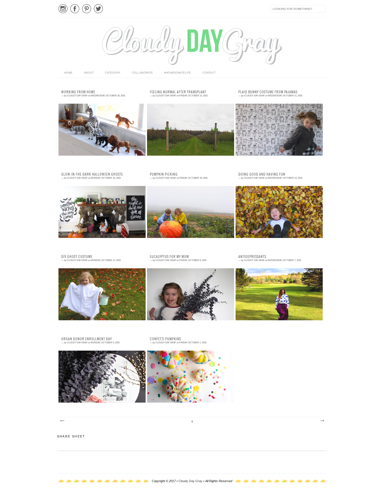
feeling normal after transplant (178, 92)
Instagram (62, 8)
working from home (78, 92)
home (68, 72)
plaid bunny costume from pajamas (267, 92)
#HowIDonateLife (177, 72)
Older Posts (322, 421)
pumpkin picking (164, 174)
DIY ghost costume (76, 256)
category (113, 72)
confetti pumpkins (165, 339)
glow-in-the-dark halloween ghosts (92, 174)
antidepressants (252, 256)
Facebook (74, 8)
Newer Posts (62, 421)
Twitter (98, 8)
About (89, 72)
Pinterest (86, 8)
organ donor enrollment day (86, 339)
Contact (209, 72)
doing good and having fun (261, 174)
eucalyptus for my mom (169, 256)
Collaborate (142, 72)
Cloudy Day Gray (190, 481)
